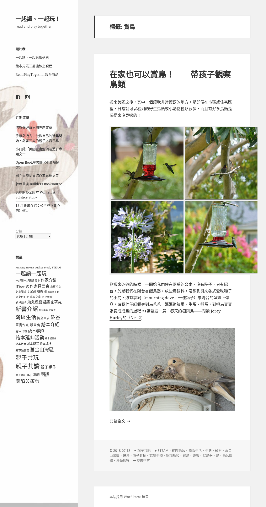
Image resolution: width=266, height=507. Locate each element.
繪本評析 (45, 344)
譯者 (29, 375)
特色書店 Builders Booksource (39, 184)
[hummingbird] (147, 237)
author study (43, 267)
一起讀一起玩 (31, 273)
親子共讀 (28, 366)
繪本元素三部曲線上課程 (34, 66)
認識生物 (156, 455)
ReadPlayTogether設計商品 (37, 74)
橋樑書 (52, 310)
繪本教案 (21, 344)
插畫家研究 (52, 302)
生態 (208, 450)
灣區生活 (26, 317)
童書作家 (22, 325)
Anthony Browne (25, 267)
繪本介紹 (50, 324)
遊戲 (36, 374)
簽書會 (35, 324)
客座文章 (35, 297)
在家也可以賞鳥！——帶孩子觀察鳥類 (170, 79)
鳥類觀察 (122, 460)
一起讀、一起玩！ (38, 19)
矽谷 (55, 317)
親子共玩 (27, 357)
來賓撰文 (55, 286)
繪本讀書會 (22, 350)
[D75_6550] (147, 163)
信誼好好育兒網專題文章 (34, 127)
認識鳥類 (172, 455)
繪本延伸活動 (30, 337)
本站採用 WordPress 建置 (129, 497)
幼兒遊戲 (34, 302)
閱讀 (45, 374)
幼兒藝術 (21, 302)
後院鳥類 (178, 450)
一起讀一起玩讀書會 (28, 280)
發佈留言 (143, 460)
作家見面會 (39, 286)
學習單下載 (53, 291)
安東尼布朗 (22, 297)
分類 (19, 231)
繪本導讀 (36, 331)
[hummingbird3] (221, 163)
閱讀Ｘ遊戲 (27, 381)
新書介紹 (27, 309)
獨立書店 (43, 318)
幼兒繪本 (47, 297)
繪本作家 (21, 331)
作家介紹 (49, 280)
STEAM (56, 267)
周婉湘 (42, 291)
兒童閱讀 (21, 292)
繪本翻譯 (33, 344)
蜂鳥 (126, 455)
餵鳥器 (208, 455)
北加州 (31, 292)
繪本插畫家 (51, 338)
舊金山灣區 (42, 349)
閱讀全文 (120, 421)
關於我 (21, 49)
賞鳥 (186, 455)
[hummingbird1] (221, 237)
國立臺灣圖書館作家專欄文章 (37, 175)
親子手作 (48, 367)
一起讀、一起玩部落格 (32, 57)
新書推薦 (43, 310)
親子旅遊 (21, 375)
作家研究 (22, 286)
